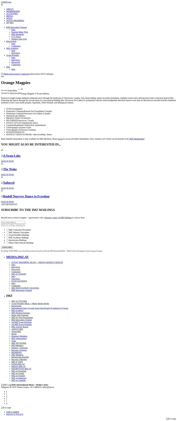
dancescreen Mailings (17, 240)
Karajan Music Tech (19, 32)
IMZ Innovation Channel (16, 27)
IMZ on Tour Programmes (22, 317)
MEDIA (9, 16)
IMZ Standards (17, 34)
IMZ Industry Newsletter (19, 232)
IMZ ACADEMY (18, 274)
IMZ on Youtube (18, 376)
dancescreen (11, 41)
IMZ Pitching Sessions (20, 313)
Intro (13, 30)
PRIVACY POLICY (14, 414)
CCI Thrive (16, 37)
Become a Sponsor (19, 350)
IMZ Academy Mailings (19, 238)
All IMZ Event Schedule (21, 322)
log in (60, 139)
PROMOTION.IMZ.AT (21, 369)
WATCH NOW (7, 161)
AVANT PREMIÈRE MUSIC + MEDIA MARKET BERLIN (37, 262)
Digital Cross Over (19, 39)
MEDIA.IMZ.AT (17, 257)
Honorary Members (19, 336)
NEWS (9, 18)
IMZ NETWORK (18, 343)
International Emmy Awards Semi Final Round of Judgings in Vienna (39, 308)
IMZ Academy (12, 48)
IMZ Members (17, 345)
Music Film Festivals (19, 315)
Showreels (15, 62)
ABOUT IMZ (17, 329)
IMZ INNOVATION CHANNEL (25, 288)
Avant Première (12, 55)
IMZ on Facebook (18, 371)
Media (6, 74)
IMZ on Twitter (17, 373)
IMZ (8, 67)
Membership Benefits (20, 357)
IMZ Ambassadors (19, 338)
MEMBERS (16, 352)
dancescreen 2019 (15, 93)
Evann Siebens (12, 90)
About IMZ (16, 331)
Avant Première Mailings (19, 235)
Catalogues (15, 46)
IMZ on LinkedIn (18, 380)
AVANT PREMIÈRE (15, 21)
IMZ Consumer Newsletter (20, 230)
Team (13, 341)
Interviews (15, 53)
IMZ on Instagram (18, 378)
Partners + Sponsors (19, 348)
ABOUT (10, 9)
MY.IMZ (10, 23)
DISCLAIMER (12, 412)
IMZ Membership (136, 139)
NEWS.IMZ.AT (18, 364)
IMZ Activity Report (19, 327)
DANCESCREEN (19, 281)
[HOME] (2, 74)
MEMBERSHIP (13, 11)
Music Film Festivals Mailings (21, 243)
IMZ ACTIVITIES (19, 301)
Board (13, 334)
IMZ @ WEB (17, 362)
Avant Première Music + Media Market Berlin (30, 303)
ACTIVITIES (12, 14)
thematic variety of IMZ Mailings (58, 218)
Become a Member (19, 359)
